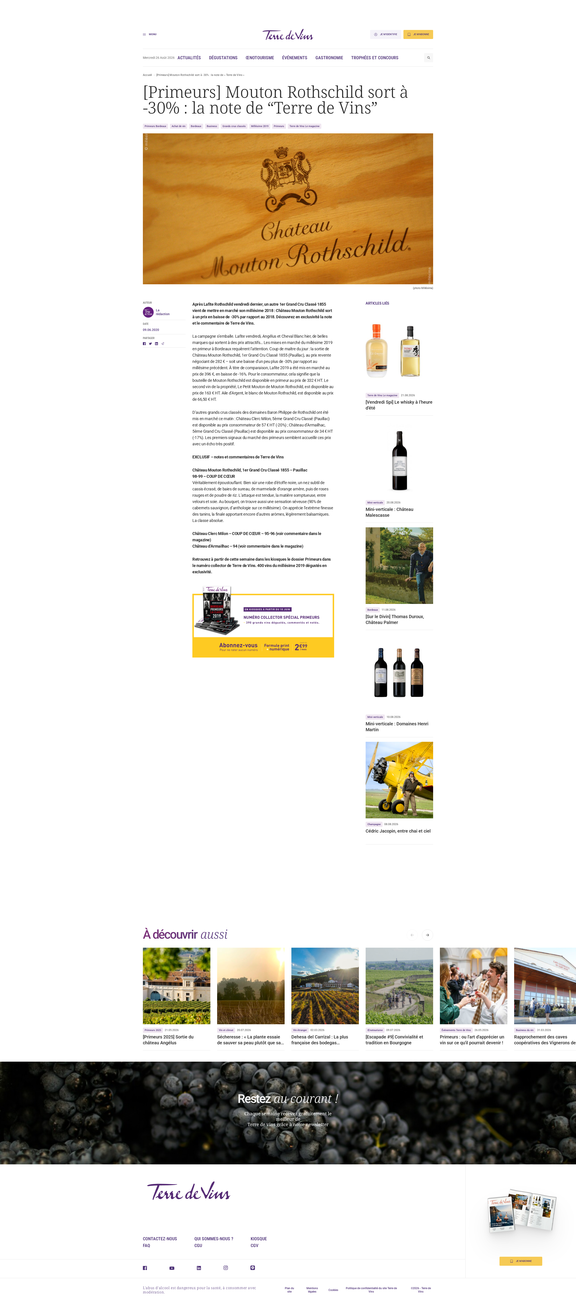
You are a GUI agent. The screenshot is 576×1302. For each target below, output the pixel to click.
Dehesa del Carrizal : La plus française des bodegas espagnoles (319, 1040)
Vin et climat (226, 1030)
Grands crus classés (234, 126)
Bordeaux (196, 126)
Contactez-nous (160, 1238)
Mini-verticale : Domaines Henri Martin (397, 726)
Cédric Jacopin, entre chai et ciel (398, 831)
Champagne (374, 824)
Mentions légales (312, 1290)
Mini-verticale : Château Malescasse (389, 512)
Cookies (333, 1290)
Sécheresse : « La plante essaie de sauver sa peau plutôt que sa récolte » (249, 1040)
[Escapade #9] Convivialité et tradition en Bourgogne (394, 1039)
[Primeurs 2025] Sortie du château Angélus (168, 1039)
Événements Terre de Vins (456, 1030)
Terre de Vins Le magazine (305, 126)
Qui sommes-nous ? (213, 1238)
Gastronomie (329, 57)
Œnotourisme (260, 57)
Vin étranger (300, 1030)
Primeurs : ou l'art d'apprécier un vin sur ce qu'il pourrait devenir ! (472, 1039)
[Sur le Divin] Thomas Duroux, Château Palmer (395, 619)
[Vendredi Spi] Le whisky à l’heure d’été (399, 405)
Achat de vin (178, 126)
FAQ (146, 1245)
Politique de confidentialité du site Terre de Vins (371, 1290)
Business (212, 126)
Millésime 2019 (259, 126)
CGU (198, 1245)
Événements (294, 57)
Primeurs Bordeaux (155, 126)
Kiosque (259, 1238)
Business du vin (524, 1030)
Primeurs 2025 (153, 1030)
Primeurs (279, 126)
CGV (254, 1245)
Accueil (147, 75)
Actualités (189, 57)
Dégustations (223, 57)
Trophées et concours (374, 57)
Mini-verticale (375, 502)
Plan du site (289, 1290)
